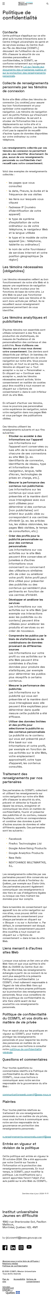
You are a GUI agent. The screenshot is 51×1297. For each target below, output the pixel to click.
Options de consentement (33, 1280)
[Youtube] (29, 1247)
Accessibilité (19, 1279)
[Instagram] (21, 1247)
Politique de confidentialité (15, 1266)
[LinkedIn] (13, 1247)
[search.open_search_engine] (47, 4)
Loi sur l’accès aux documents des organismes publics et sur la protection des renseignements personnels (24, 71)
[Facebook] (4, 1247)
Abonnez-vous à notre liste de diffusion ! (21, 1261)
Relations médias (10, 1263)
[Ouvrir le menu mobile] (3, 3)
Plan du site (5, 1280)
